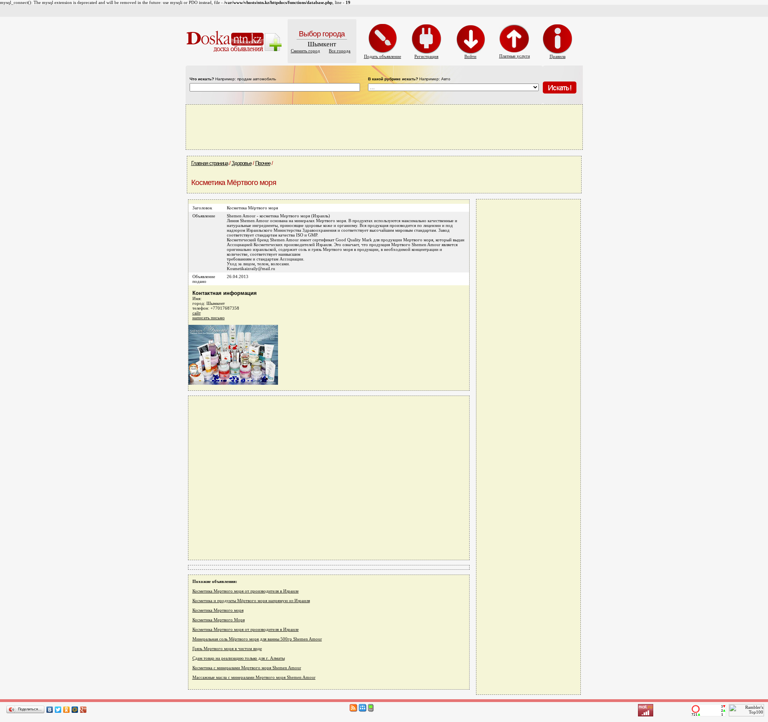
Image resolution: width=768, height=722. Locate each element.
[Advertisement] (384, 127)
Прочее (262, 163)
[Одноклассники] (66, 709)
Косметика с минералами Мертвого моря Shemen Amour (246, 667)
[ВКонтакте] (50, 709)
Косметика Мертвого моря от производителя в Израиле (245, 591)
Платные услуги (514, 56)
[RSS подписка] (354, 710)
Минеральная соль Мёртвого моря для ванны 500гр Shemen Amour (257, 638)
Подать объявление (382, 56)
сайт (196, 312)
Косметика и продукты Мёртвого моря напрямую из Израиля (251, 600)
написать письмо (208, 317)
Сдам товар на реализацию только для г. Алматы (238, 658)
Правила (558, 56)
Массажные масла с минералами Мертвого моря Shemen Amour (254, 677)
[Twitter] (58, 709)
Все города (339, 50)
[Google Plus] (83, 709)
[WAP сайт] (371, 710)
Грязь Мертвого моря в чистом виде (227, 648)
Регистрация (426, 56)
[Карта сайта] (363, 710)
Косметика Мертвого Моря (218, 619)
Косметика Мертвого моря (218, 610)
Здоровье (242, 163)
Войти (470, 56)
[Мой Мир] (75, 709)
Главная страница (209, 163)
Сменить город (305, 50)
